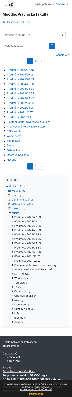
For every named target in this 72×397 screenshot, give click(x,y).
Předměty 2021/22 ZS (20, 112)
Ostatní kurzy (15, 150)
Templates (13, 140)
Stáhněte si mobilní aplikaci (19, 371)
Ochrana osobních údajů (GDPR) (36, 389)
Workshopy (14, 136)
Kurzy (26, 22)
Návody (11, 159)
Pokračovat (36, 393)
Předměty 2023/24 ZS (20, 93)
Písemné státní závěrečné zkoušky (28, 121)
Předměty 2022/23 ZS (20, 103)
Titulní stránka (11, 22)
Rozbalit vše (62, 55)
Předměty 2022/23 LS (20, 107)
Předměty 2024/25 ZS (20, 88)
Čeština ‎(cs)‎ (10, 353)
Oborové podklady (18, 155)
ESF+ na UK (14, 131)
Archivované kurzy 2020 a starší (26, 126)
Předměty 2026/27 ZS (20, 69)
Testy (10, 145)
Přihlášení (61, 4)
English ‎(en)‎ (12, 361)
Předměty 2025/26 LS (20, 74)
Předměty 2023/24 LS (20, 98)
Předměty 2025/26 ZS (20, 79)
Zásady (7, 367)
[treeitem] (36, 254)
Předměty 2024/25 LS (20, 84)
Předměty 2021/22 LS (20, 117)
